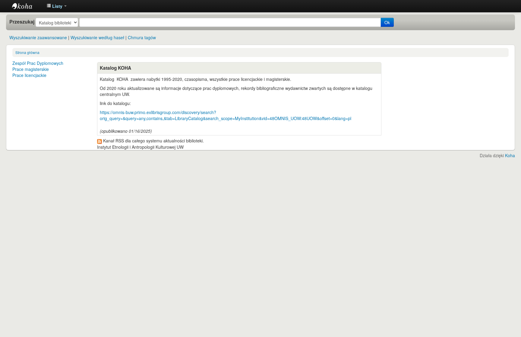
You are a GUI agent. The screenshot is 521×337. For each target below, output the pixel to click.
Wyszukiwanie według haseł (97, 37)
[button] (56, 6)
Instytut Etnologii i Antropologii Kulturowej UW (27, 6)
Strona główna (27, 52)
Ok (387, 22)
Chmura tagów (142, 37)
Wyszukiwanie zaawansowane (38, 37)
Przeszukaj (21, 22)
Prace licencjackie (29, 75)
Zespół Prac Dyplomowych (37, 63)
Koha (510, 155)
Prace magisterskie (30, 69)
